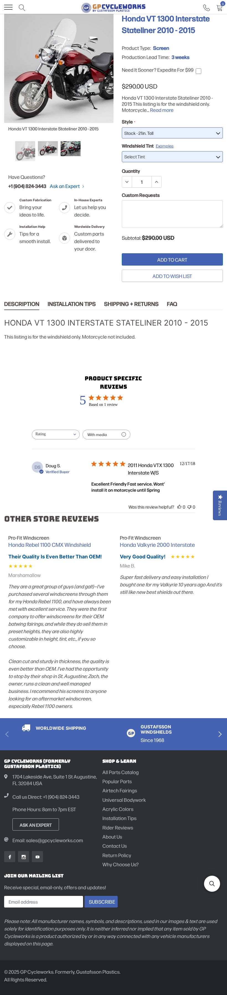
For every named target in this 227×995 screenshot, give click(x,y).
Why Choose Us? (120, 864)
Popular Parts (117, 781)
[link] (206, 7)
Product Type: (136, 48)
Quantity (131, 171)
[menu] (8, 7)
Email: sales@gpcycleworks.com (47, 840)
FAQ (172, 303)
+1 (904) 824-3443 (27, 186)
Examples (165, 145)
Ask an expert (36, 825)
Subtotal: (131, 238)
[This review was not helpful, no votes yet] (189, 507)
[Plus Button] (156, 181)
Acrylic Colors (117, 809)
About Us (112, 836)
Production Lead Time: (145, 57)
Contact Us (114, 845)
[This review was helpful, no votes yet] (179, 507)
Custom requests (141, 195)
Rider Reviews (117, 827)
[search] (22, 7)
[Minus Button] (127, 181)
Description (21, 303)
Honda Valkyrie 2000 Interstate (157, 545)
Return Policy (116, 855)
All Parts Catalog (120, 772)
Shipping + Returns (131, 303)
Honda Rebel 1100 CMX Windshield (49, 545)
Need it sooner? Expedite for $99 (158, 70)
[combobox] (56, 434)
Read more (162, 110)
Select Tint (134, 156)
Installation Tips (72, 303)
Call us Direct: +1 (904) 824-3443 (45, 796)
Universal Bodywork (124, 799)
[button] (212, 884)
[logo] (113, 7)
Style (128, 121)
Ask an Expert (65, 186)
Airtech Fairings (119, 790)
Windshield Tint (148, 146)
